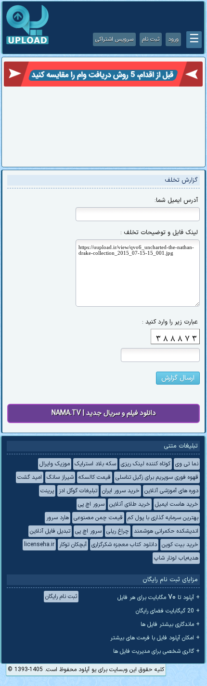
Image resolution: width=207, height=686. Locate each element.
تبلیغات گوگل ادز (78, 490)
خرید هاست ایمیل (176, 504)
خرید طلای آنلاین (129, 504)
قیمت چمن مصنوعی (98, 517)
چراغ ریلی (117, 531)
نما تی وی (186, 464)
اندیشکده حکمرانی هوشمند (166, 531)
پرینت (47, 490)
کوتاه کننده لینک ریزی (145, 464)
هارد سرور (57, 517)
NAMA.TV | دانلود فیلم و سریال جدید (104, 413)
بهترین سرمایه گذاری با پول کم (163, 517)
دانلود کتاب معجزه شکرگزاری (124, 544)
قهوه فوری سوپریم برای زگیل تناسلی (157, 477)
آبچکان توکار (73, 544)
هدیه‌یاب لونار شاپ (176, 558)
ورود (173, 39)
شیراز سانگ (60, 477)
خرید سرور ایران (121, 490)
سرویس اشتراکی (114, 39)
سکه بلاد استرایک (95, 464)
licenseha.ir (39, 544)
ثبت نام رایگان (61, 596)
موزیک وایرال (54, 464)
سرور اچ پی (91, 504)
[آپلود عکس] (27, 43)
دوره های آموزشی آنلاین (171, 490)
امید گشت (29, 477)
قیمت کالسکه (94, 477)
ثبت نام (150, 39)
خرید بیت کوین (180, 544)
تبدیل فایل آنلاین (50, 531)
